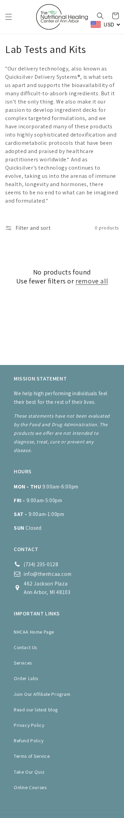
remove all (91, 281)
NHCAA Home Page (34, 632)
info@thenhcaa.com (47, 574)
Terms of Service (32, 756)
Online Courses (30, 787)
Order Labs (26, 678)
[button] (8, 16)
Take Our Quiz (29, 772)
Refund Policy (29, 741)
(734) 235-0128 (41, 564)
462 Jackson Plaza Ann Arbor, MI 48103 (47, 587)
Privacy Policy (29, 725)
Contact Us (25, 647)
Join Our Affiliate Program (42, 694)
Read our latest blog (36, 710)
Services (23, 663)
